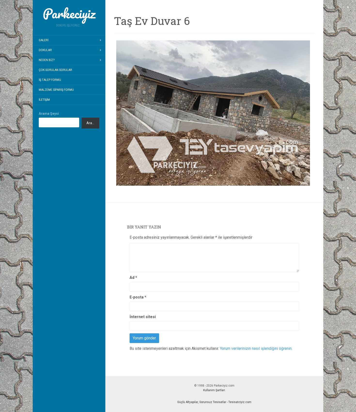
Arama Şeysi (49, 113)
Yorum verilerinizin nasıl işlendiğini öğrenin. (256, 348)
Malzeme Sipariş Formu (56, 90)
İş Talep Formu (50, 80)
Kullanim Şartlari (214, 390)
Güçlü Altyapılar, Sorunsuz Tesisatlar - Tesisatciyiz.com (214, 402)
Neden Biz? (46, 60)
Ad (133, 277)
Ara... (90, 123)
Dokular (45, 50)
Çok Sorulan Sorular (55, 70)
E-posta (138, 297)
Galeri (43, 40)
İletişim (44, 99)
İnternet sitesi (143, 316)
